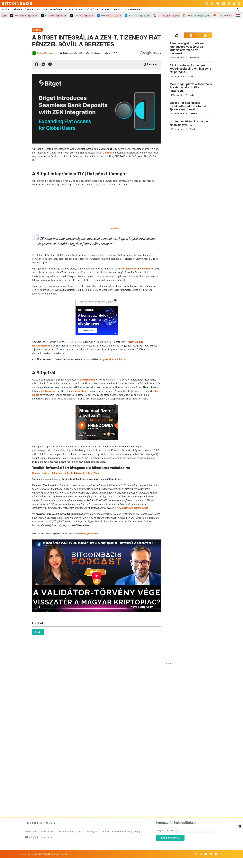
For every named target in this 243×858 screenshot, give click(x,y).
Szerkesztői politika (67, 831)
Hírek (17, 9)
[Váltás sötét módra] (239, 3)
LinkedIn (68, 473)
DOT (155, 15)
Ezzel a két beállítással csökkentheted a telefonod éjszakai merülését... (188, 106)
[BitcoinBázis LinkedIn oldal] (223, 3)
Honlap (36, 473)
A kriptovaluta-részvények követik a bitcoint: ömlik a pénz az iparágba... (190, 69)
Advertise (131, 9)
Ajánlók (90, 9)
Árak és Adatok (35, 9)
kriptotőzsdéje (87, 379)
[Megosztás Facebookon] (36, 64)
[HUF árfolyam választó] (238, 15)
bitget (38, 631)
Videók (105, 9)
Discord (79, 473)
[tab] (177, 35)
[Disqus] (121, 701)
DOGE (185, 15)
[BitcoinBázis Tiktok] (234, 3)
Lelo (192, 76)
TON (126, 15)
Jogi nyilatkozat (47, 831)
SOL (43, 15)
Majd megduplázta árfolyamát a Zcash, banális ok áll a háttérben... (191, 87)
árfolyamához (48, 391)
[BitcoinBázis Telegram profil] (229, 3)
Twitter (46, 473)
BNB (13, 15)
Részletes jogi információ (88, 533)
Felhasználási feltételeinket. (133, 507)
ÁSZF (81, 831)
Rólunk (105, 831)
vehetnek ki (146, 268)
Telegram (57, 473)
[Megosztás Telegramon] (43, 64)
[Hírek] (150, 53)
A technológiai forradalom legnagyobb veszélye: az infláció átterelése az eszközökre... (187, 48)
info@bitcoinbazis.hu (41, 837)
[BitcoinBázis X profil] (206, 3)
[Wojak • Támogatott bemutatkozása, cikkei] (34, 53)
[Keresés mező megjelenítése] (238, 9)
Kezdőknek (57, 9)
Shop (117, 9)
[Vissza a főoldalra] (17, 3)
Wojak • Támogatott (45, 53)
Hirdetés (37, 30)
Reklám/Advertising (121, 831)
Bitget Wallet (93, 473)
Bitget (108, 152)
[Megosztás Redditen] (50, 64)
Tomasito (194, 57)
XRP (70, 15)
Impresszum (31, 831)
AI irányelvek (93, 831)
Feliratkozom (170, 838)
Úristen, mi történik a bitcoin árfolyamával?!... (189, 123)
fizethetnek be (128, 268)
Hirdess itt (114, 228)
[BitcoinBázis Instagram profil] (212, 3)
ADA (98, 15)
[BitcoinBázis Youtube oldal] (218, 3)
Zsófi (192, 129)
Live (6, 9)
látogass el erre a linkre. (112, 359)
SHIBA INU (216, 15)
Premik (193, 113)
